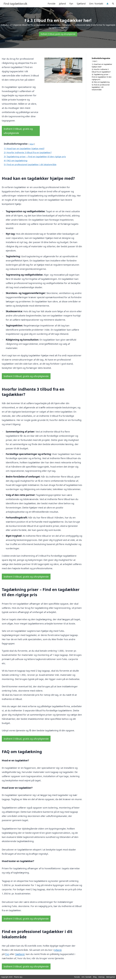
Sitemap (101, 977)
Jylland (62, 3)
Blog (95, 977)
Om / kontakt (96, 3)
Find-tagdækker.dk (15, 3)
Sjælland (81, 3)
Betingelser (110, 977)
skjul (32, 144)
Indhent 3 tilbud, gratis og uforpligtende (58, 34)
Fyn (71, 3)
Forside (51, 3)
